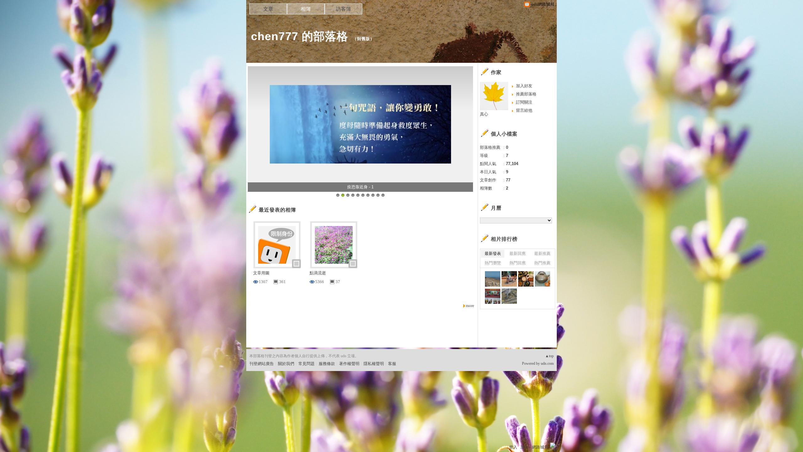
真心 (484, 114)
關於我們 (286, 363)
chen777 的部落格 (299, 36)
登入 (513, 447)
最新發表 (493, 253)
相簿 (306, 9)
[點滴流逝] (492, 279)
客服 (392, 363)
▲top (549, 356)
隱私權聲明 (374, 363)
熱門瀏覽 (493, 263)
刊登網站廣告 (261, 363)
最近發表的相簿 (277, 210)
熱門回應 (517, 263)
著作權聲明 (349, 363)
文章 (268, 9)
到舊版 (363, 38)
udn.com (547, 363)
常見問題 (306, 363)
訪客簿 (343, 9)
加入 (524, 447)
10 (383, 195)
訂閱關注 (524, 102)
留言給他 (524, 110)
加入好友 (524, 85)
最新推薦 (542, 253)
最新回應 (517, 253)
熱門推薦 (542, 263)
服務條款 (327, 363)
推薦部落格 (526, 94)
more (470, 305)
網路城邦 (540, 447)
